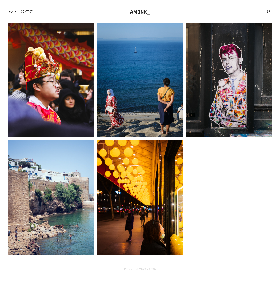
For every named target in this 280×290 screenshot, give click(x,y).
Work (12, 11)
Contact (27, 11)
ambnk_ (140, 11)
